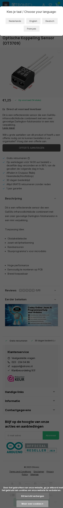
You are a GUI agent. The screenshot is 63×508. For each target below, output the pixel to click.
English (33, 21)
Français (31, 28)
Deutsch (50, 21)
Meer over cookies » (32, 504)
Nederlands (15, 21)
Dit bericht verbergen (32, 496)
